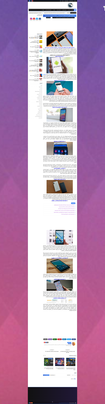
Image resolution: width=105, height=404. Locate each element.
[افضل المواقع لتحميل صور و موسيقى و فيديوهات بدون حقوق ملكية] (40, 64)
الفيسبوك (40, 100)
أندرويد (44, 74)
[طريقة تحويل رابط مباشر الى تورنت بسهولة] (40, 56)
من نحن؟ (75, 0)
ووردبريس (40, 117)
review (40, 89)
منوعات (43, 9)
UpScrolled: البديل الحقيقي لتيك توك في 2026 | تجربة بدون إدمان (66, 206)
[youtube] (32, 1)
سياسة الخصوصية (71, 0)
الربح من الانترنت (64, 9)
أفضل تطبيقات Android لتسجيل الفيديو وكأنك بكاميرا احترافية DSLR (66, 208)
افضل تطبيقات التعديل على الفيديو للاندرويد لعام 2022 (67, 214)
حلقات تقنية (39, 109)
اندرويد (40, 104)
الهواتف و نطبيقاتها (58, 17)
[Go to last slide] (45, 355)
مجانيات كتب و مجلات (38, 114)
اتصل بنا (63, 0)
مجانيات (54, 9)
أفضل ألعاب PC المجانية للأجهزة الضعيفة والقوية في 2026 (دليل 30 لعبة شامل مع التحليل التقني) (52, 12)
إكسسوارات (39, 95)
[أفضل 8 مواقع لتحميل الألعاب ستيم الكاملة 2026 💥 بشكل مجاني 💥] (40, 37)
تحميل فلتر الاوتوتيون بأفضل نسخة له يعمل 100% (34, 61)
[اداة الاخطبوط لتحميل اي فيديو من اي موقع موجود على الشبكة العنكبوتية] (40, 51)
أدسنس (40, 92)
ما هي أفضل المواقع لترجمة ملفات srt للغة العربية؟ (34, 80)
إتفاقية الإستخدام (66, 0)
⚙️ (60, 0)
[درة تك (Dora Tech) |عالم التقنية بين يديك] (70, 5)
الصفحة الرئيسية (63, 17)
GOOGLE (40, 86)
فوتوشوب (40, 110)
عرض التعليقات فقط (52, 375)
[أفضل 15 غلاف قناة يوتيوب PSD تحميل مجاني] (40, 46)
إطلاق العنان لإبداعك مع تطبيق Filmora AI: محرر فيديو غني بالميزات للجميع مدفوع (64, 210)
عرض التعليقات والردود (46, 375)
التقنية (72, 9)
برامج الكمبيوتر (39, 106)
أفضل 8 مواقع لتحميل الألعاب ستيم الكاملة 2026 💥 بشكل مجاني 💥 (34, 38)
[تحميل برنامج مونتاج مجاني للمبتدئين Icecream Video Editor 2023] (40, 41)
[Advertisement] (44, 4)
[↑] (52, 401)
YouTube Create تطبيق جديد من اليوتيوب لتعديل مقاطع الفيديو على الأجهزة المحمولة (64, 212)
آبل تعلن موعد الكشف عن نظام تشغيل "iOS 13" (34, 76)
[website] (47, 342)
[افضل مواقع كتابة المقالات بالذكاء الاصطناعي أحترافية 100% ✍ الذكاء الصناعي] (40, 70)
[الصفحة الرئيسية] (75, 10)
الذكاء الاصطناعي (39, 97)
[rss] (32, 402)
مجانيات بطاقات (39, 113)
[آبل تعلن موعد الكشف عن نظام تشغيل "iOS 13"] (40, 75)
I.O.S (40, 88)
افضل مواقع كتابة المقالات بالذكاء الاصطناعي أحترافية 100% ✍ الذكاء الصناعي (34, 71)
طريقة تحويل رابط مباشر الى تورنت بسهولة (34, 57)
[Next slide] (43, 355)
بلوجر (40, 107)
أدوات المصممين (39, 94)
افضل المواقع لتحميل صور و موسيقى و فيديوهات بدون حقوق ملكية (34, 65)
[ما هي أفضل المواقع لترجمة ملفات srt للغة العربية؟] (40, 79)
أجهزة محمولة (59, 9)
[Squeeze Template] (75, 402)
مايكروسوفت (39, 112)
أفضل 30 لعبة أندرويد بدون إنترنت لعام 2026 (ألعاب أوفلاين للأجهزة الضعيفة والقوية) (64, 205)
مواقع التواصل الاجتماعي (48, 9)
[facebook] (31, 1)
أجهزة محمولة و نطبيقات (38, 91)
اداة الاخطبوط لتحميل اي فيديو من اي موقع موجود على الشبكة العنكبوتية (34, 52)
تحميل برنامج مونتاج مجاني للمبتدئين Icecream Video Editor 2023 (34, 42)
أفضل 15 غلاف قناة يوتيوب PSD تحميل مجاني (34, 47)
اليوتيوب (40, 103)
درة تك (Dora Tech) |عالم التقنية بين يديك (63, 402)
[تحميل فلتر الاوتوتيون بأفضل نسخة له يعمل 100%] (40, 60)
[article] (52, 350)
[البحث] (29, 1)
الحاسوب (69, 9)
